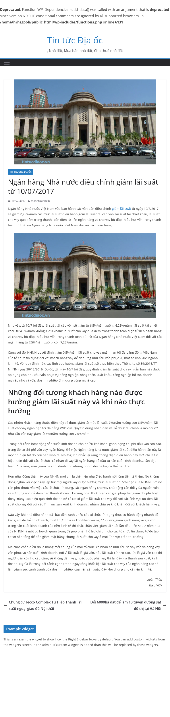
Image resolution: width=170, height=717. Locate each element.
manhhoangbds (40, 200)
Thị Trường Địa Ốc (20, 171)
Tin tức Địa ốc (75, 40)
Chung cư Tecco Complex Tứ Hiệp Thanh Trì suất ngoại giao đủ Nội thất (45, 605)
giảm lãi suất (121, 208)
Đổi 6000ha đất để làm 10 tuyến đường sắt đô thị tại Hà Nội (125, 605)
